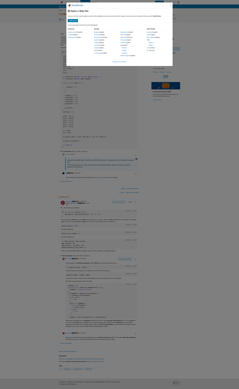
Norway (123, 34)
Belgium (96, 32)
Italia (95, 50)
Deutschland (97, 37)
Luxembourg (97, 53)
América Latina (72, 32)
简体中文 (151, 42)
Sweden (123, 42)
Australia (149, 32)
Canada (70, 34)
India (148, 34)
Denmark (96, 34)
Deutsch (124, 48)
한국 (148, 50)
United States (71, 37)
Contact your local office (119, 61)
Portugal (123, 40)
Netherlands (124, 32)
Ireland (96, 48)
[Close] (170, 5)
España (96, 40)
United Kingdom (125, 55)
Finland (96, 42)
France (96, 45)
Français (124, 53)
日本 (148, 48)
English (124, 50)
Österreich (124, 37)
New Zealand (150, 37)
